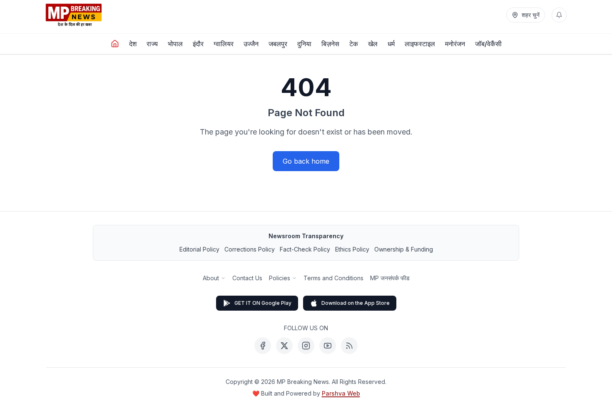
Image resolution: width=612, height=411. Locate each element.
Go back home (306, 161)
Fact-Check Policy (305, 249)
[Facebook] (262, 345)
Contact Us (247, 277)
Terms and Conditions (333, 277)
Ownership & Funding (403, 249)
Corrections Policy (249, 249)
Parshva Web (341, 393)
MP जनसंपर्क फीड (390, 277)
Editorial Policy (199, 249)
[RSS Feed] (349, 345)
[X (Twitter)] (284, 345)
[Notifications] (559, 14)
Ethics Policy (352, 249)
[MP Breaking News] (73, 15)
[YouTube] (327, 345)
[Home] (115, 44)
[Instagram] (306, 345)
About (211, 277)
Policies (279, 277)
